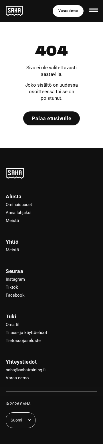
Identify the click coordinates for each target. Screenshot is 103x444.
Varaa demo (17, 377)
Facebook (15, 295)
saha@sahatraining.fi (25, 369)
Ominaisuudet (19, 204)
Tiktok (12, 287)
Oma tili (13, 324)
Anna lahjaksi (18, 212)
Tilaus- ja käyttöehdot (26, 332)
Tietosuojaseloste (23, 340)
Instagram (15, 279)
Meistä (12, 220)
